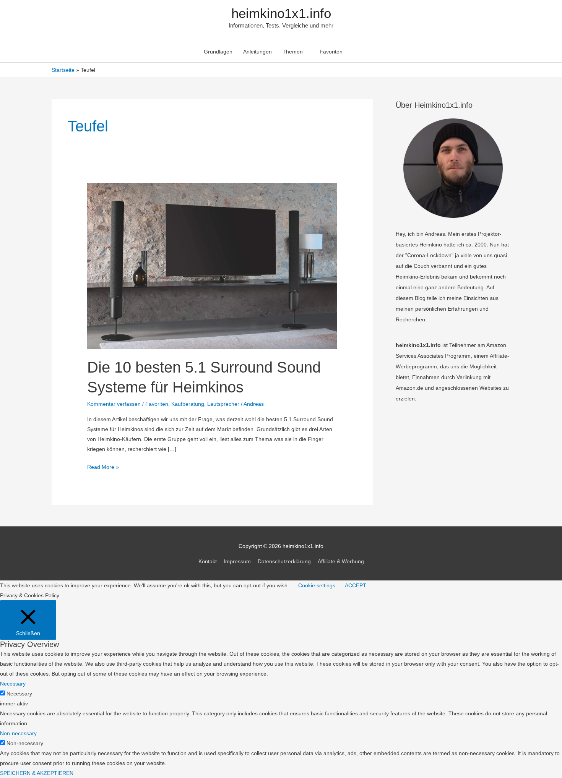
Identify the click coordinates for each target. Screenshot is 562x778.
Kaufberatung (187, 404)
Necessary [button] (13, 684)
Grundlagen (218, 52)
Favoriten (331, 52)
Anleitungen (257, 52)
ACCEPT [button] (355, 585)
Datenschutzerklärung (284, 561)
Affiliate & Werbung (341, 561)
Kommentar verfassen (114, 404)
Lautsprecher (223, 404)
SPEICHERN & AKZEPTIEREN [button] (36, 773)
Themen (293, 52)
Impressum (237, 561)
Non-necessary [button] (18, 733)
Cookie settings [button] (316, 585)
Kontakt (207, 561)
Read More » (103, 468)
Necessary (19, 693)
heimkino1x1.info (281, 13)
